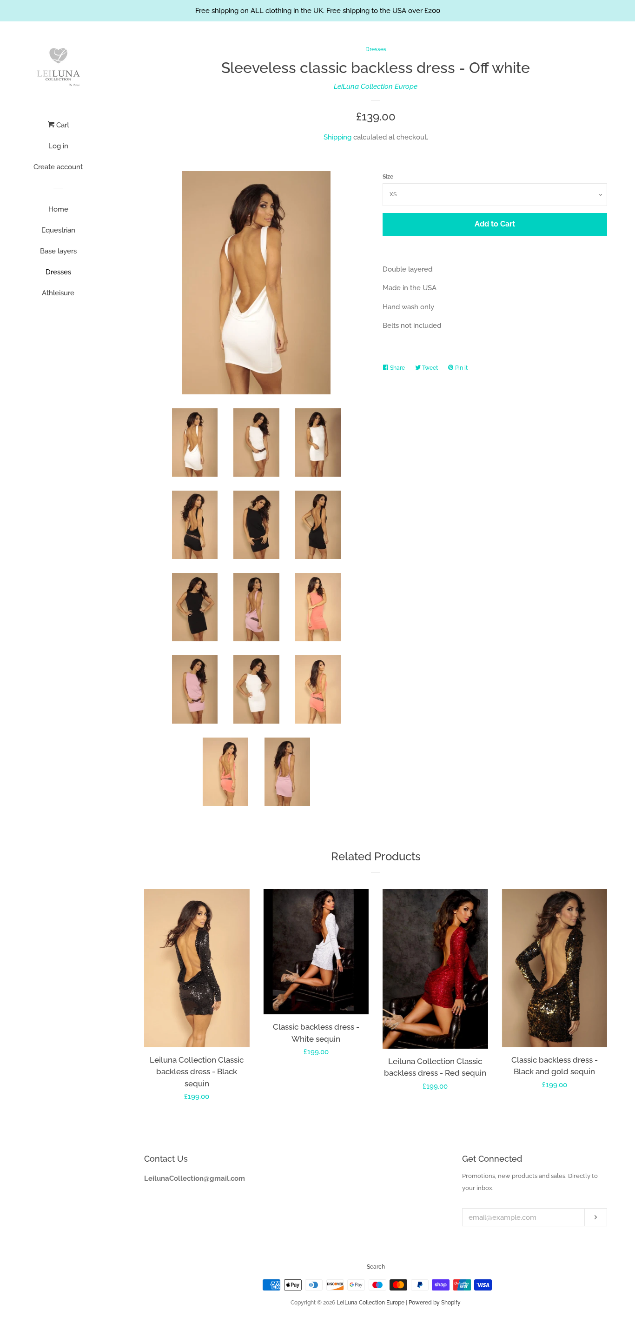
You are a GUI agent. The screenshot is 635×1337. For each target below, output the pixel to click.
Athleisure (58, 293)
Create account (58, 167)
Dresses (58, 272)
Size (388, 176)
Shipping (337, 137)
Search (376, 1267)
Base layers (58, 251)
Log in (58, 146)
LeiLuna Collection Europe (375, 86)
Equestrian (58, 230)
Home (58, 209)
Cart (61, 125)
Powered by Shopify (435, 1302)
